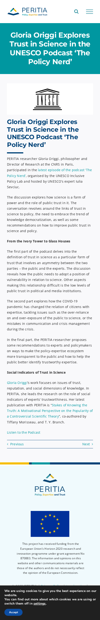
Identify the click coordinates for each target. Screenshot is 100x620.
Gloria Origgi (17, 382)
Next (86, 444)
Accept (13, 612)
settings (39, 604)
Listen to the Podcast (23, 432)
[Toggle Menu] (89, 12)
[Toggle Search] (76, 11)
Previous (17, 444)
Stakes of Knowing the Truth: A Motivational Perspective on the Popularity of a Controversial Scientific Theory (50, 410)
